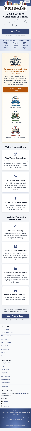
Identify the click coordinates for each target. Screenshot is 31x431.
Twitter (5, 404)
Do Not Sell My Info (6, 346)
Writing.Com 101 (6, 363)
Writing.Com (6, 417)
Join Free (15, 31)
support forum (21, 393)
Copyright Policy (5, 339)
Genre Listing (5, 369)
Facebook (6, 401)
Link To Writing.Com (6, 332)
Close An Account (6, 356)
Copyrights (4, 372)
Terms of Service (5, 349)
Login (27, 1)
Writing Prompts (5, 382)
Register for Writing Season (15, 89)
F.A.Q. (3, 366)
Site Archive (4, 352)
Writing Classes (5, 379)
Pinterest (6, 406)
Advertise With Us (6, 336)
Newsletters (4, 386)
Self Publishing (5, 376)
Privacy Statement (6, 342)
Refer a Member (5, 329)
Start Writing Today (15, 316)
